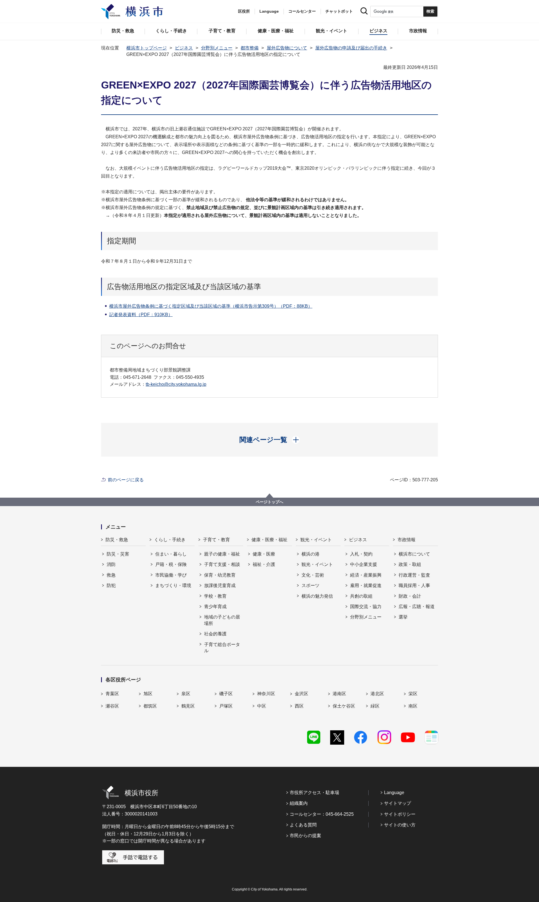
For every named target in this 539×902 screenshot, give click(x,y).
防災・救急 (117, 539)
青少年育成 (215, 606)
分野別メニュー (216, 48)
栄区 (412, 693)
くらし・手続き (170, 539)
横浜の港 (310, 554)
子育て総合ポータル (222, 647)
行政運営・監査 (414, 575)
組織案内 (299, 803)
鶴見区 (188, 706)
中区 (261, 706)
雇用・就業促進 (366, 585)
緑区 (375, 706)
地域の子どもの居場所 (222, 620)
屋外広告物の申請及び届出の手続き (351, 48)
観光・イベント (316, 539)
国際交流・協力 (366, 606)
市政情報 (406, 539)
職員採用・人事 (414, 585)
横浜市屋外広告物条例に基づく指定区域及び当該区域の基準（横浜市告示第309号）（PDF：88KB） (210, 306)
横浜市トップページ (146, 48)
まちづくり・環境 (173, 585)
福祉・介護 (264, 564)
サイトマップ (397, 803)
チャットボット (339, 11)
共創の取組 (361, 596)
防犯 (111, 585)
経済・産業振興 (366, 575)
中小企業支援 (363, 564)
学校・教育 (215, 596)
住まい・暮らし (171, 554)
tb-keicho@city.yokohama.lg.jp (176, 384)
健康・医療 (264, 554)
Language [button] (269, 11)
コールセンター (302, 11)
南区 (412, 706)
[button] (269, 440)
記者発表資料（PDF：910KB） (141, 314)
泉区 (185, 693)
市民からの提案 (305, 835)
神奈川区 (266, 693)
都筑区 (150, 706)
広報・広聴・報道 (417, 606)
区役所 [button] (244, 11)
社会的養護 (215, 633)
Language (394, 792)
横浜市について (414, 554)
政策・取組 (410, 564)
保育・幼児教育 (220, 575)
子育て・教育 (216, 539)
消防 (111, 564)
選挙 (403, 617)
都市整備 (250, 48)
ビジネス (184, 48)
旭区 (147, 693)
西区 (299, 706)
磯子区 (226, 693)
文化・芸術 (313, 575)
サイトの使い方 (399, 824)
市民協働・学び (171, 575)
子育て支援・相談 (222, 564)
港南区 (339, 693)
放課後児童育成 (220, 585)
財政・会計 (410, 596)
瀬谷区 (112, 706)
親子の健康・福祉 (222, 554)
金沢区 (301, 693)
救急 (111, 575)
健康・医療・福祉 (269, 539)
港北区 (377, 693)
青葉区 (112, 693)
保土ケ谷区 (344, 706)
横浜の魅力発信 (317, 596)
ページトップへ (269, 502)
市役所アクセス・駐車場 (314, 792)
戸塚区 (226, 706)
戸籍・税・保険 (171, 564)
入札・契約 (361, 554)
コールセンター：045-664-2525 (322, 814)
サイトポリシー (399, 814)
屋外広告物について (287, 48)
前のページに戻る (126, 479)
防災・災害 (118, 554)
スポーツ (310, 585)
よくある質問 (303, 824)
